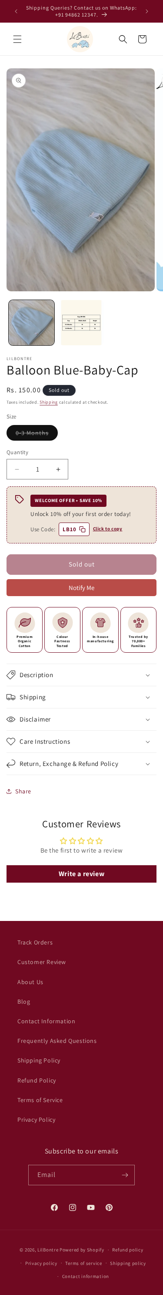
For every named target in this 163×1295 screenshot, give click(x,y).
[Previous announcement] (16, 11)
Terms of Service (40, 1100)
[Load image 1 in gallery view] (31, 323)
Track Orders (35, 942)
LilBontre (47, 1250)
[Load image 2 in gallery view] (81, 323)
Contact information (85, 1276)
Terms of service (83, 1263)
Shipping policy (128, 1263)
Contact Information (46, 1021)
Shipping (49, 402)
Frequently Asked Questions (57, 1041)
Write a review (81, 873)
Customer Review (41, 962)
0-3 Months (37, 434)
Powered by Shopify (82, 1250)
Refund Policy (36, 1080)
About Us (30, 982)
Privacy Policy (36, 1119)
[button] (17, 39)
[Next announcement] (146, 11)
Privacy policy (41, 1263)
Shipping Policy (38, 1060)
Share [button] (23, 791)
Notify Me (81, 587)
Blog (23, 1001)
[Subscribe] (124, 1175)
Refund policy (127, 1250)
